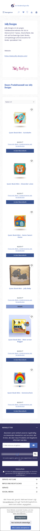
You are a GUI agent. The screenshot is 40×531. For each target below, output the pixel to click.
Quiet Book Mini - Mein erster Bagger (20, 341)
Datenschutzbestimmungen (21, 471)
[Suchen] (18, 12)
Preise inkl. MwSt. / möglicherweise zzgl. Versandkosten (20, 145)
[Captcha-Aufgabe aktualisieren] (35, 454)
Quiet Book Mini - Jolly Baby (20, 288)
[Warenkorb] (36, 12)
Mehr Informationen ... (20, 513)
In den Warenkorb (20, 151)
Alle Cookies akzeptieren (20, 528)
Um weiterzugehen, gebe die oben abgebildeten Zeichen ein (20, 459)
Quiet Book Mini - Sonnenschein (20, 393)
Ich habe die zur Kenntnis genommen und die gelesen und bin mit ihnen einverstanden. (21, 473)
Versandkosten (8, 502)
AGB (19, 473)
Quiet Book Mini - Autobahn (20, 133)
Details (20, 306)
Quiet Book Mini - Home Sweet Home (20, 236)
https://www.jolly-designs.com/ (16, 56)
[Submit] (33, 445)
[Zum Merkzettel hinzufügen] (31, 110)
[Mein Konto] (31, 12)
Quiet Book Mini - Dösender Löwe (20, 184)
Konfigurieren (21, 518)
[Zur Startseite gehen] (20, 5)
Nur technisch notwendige (20, 523)
